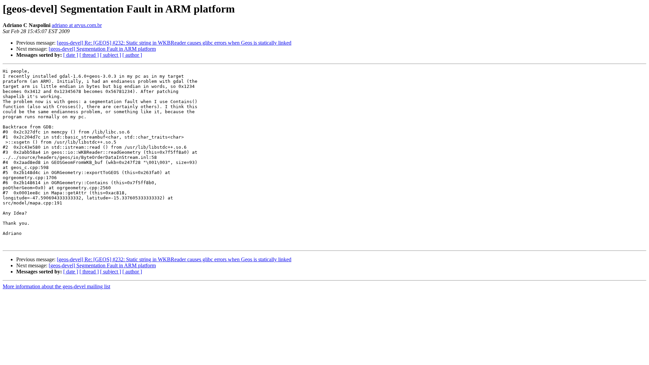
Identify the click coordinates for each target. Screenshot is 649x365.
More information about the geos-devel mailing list (56, 286)
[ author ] (132, 55)
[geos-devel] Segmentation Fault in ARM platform (102, 49)
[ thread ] (89, 55)
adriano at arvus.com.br (77, 25)
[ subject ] (110, 55)
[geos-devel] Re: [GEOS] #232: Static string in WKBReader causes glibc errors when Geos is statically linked (174, 43)
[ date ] (70, 55)
